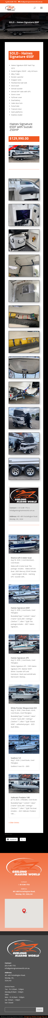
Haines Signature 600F (20, 608)
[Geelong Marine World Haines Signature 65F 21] (24, 200)
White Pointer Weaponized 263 (24, 708)
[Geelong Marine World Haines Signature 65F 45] (24, 479)
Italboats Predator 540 (20, 797)
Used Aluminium (28, 560)
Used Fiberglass (26, 713)
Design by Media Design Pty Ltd (35, 1017)
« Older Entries (14, 822)
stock (33, 710)
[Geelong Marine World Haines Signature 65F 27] (24, 276)
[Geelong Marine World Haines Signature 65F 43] (24, 428)
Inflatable (24, 800)
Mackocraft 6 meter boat (21, 558)
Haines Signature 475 (20, 658)
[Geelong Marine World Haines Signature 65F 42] (24, 403)
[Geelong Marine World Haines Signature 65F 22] (24, 225)
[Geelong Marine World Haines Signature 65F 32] (24, 352)
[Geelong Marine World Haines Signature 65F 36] (24, 377)
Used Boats (15, 563)
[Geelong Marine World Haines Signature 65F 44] (24, 454)
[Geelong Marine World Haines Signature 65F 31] (24, 327)
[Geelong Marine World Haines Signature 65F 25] (24, 250)
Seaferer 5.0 (16, 758)
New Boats (26, 710)
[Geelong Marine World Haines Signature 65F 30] (24, 301)
